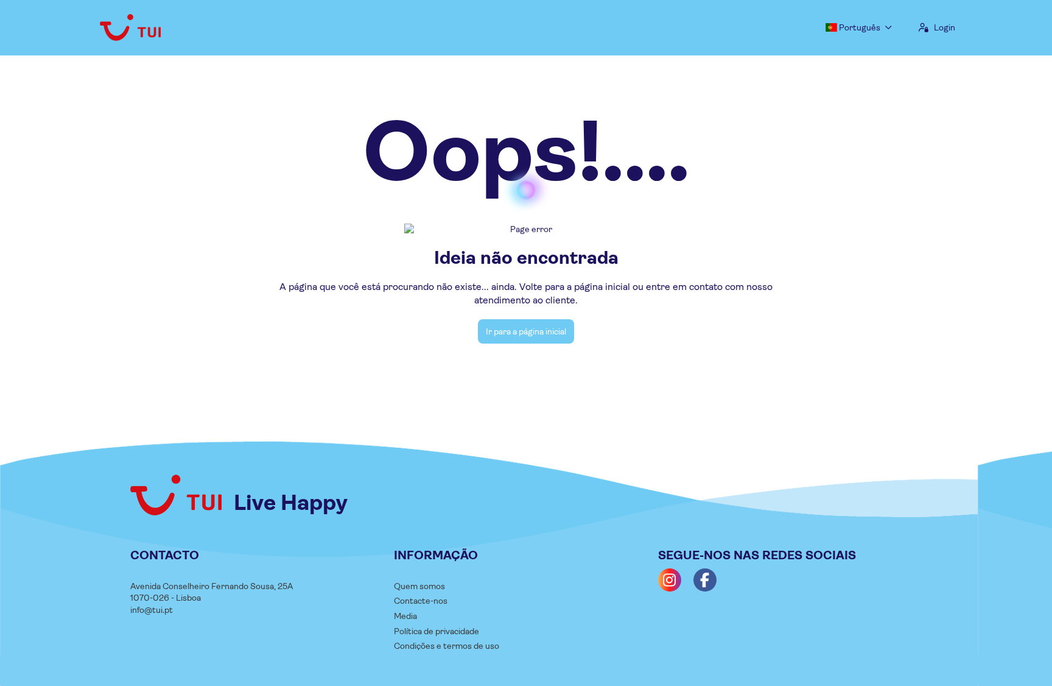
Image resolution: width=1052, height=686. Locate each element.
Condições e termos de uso (446, 646)
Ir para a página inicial (526, 331)
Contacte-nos (420, 601)
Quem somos (419, 586)
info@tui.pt (151, 610)
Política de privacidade (436, 631)
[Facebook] (705, 580)
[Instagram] (669, 580)
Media (405, 616)
